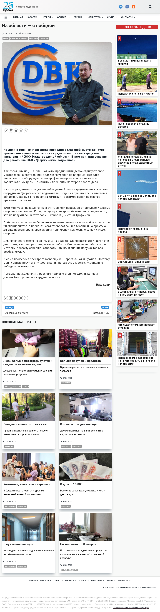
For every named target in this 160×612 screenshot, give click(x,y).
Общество (94, 17)
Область (62, 17)
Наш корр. (26, 34)
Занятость (65, 446)
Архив (110, 17)
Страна (78, 17)
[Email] (21, 131)
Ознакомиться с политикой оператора (131, 607)
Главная (18, 17)
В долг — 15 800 (71, 484)
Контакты (126, 17)
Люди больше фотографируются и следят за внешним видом (27, 362)
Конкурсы (33, 38)
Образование (10, 506)
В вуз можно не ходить (19, 544)
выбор (7, 386)
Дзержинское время (18, 38)
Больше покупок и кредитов (80, 361)
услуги (26, 386)
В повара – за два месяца (78, 424)
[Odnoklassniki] (11, 131)
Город (47, 17)
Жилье (64, 570)
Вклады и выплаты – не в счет (25, 424)
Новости (32, 17)
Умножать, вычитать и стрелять (26, 484)
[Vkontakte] (6, 131)
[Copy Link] (26, 131)
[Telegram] (16, 131)
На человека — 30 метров (78, 544)
